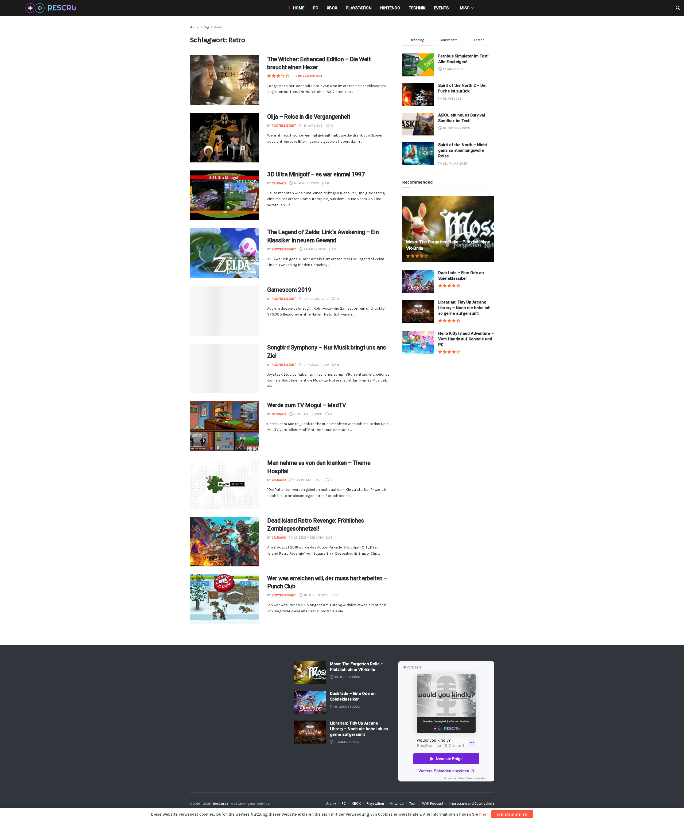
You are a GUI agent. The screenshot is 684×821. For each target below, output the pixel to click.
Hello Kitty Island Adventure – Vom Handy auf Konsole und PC (466, 339)
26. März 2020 (314, 249)
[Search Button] (678, 8)
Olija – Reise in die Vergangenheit (308, 116)
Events (441, 8)
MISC (464, 8)
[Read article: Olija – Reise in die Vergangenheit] (224, 137)
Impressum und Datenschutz (471, 803)
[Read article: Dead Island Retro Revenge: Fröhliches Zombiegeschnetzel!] (224, 541)
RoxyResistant (310, 76)
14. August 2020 (306, 183)
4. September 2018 (307, 480)
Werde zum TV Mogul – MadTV (306, 405)
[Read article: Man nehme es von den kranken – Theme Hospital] (224, 484)
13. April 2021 (313, 125)
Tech (413, 803)
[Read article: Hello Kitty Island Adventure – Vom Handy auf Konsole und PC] (418, 342)
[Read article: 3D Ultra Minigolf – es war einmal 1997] (224, 195)
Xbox (332, 8)
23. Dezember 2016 (308, 537)
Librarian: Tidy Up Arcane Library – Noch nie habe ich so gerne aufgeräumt (464, 308)
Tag (206, 27)
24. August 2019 (316, 365)
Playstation (359, 8)
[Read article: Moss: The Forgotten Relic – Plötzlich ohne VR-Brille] (448, 229)
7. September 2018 (307, 414)
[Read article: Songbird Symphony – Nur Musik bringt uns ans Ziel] (224, 368)
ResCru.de (220, 804)
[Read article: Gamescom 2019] (224, 311)
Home (298, 8)
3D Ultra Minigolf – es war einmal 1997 (316, 174)
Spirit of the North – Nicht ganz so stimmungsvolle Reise (462, 150)
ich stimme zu (512, 814)
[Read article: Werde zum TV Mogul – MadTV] (224, 426)
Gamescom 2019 (289, 289)
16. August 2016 (315, 595)
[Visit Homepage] (51, 8)
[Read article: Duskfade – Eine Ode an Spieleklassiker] (418, 281)
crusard (279, 183)
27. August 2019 (316, 299)
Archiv (331, 803)
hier (483, 814)
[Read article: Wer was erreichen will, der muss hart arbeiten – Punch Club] (224, 599)
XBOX (356, 803)
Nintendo (390, 8)
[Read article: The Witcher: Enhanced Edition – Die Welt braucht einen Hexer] (224, 80)
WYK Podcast (432, 803)
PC (315, 8)
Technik (417, 8)
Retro (218, 27)
